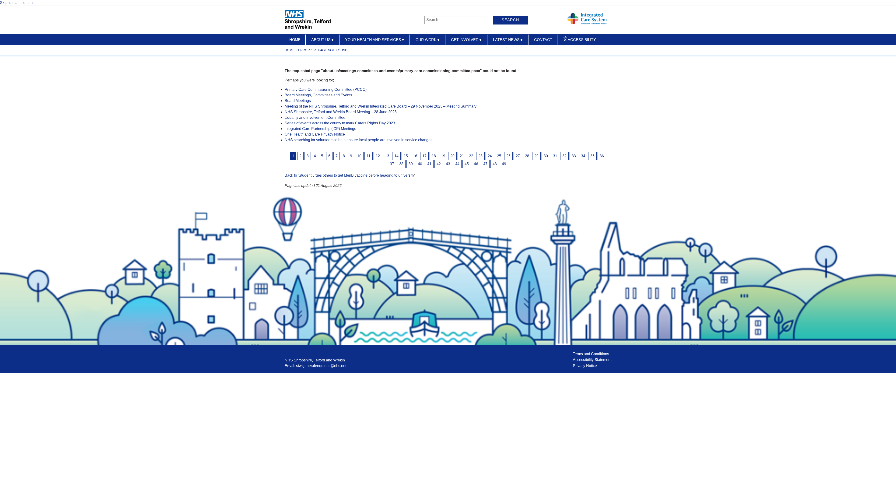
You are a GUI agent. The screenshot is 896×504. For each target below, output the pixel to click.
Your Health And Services (375, 40)
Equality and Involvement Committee (315, 117)
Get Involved (466, 40)
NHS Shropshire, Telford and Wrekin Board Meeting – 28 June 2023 (341, 112)
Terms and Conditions (591, 354)
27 (518, 156)
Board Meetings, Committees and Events (318, 95)
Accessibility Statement (592, 360)
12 (378, 156)
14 (396, 156)
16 (415, 156)
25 (499, 156)
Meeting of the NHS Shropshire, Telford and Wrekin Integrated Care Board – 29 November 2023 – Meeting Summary (380, 106)
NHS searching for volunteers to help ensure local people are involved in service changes (358, 140)
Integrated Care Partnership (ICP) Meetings (320, 129)
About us (322, 40)
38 (401, 164)
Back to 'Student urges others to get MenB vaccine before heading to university (349, 175)
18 (434, 156)
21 (462, 156)
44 (457, 164)
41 (429, 164)
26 (508, 156)
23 (480, 156)
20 (452, 156)
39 (411, 164)
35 (592, 156)
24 (490, 156)
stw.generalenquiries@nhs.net (321, 366)
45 (467, 164)
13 (387, 156)
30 (546, 156)
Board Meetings (298, 101)
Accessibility (582, 40)
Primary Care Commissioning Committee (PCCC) (326, 89)
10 (359, 156)
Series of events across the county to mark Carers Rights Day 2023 (340, 123)
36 (602, 156)
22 (471, 156)
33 (574, 156)
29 (536, 156)
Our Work (428, 40)
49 (504, 164)
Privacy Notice (585, 366)
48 (495, 164)
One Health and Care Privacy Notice (315, 134)
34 (583, 156)
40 (420, 164)
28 (527, 156)
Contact (543, 40)
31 (555, 156)
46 (476, 164)
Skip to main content (17, 3)
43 (448, 164)
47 (485, 164)
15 (406, 156)
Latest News (508, 40)
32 (564, 156)
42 (439, 164)
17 (424, 156)
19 (443, 156)
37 (392, 164)
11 (369, 156)
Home (295, 40)
